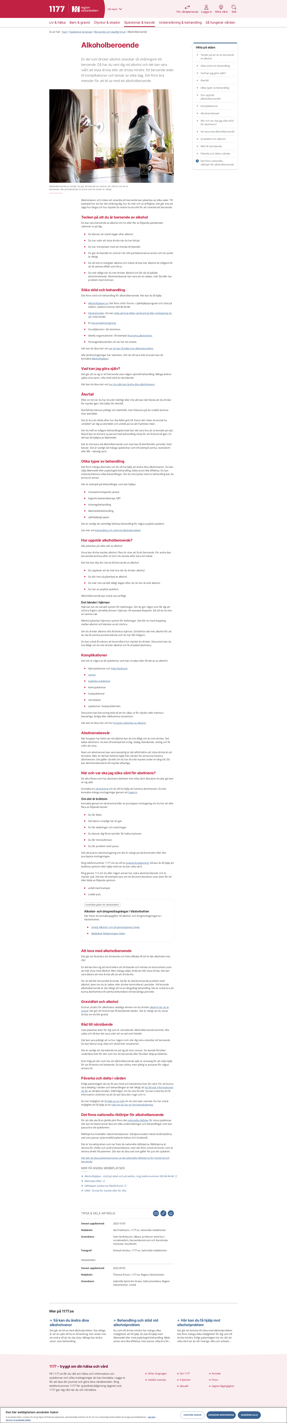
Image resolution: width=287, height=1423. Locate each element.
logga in (132, 792)
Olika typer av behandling (215, 87)
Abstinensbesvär (210, 113)
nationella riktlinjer (138, 1120)
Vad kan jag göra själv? (213, 73)
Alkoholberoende (137, 31)
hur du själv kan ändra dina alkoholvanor (132, 384)
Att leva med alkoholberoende (218, 131)
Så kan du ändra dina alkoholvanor (69, 1322)
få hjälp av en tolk (114, 1101)
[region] (143, 1415)
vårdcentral (101, 788)
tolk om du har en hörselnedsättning (132, 1104)
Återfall (205, 80)
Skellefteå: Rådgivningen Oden (108, 933)
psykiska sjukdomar (99, 681)
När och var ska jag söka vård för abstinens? (217, 122)
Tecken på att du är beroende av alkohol (217, 56)
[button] (171, 1213)
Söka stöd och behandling (215, 65)
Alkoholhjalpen (100, 358)
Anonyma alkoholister (140, 335)
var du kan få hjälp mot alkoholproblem (131, 348)
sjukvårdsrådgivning (137, 863)
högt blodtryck (119, 668)
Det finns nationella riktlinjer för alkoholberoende (217, 162)
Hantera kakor (192, 1415)
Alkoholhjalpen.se (98, 303)
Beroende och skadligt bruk (109, 31)
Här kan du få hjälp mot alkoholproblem (198, 1322)
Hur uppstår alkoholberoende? (211, 96)
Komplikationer (209, 106)
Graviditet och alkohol (213, 139)
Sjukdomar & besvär (81, 31)
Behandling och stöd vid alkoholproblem (135, 1322)
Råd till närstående (211, 146)
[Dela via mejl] (156, 1213)
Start (64, 31)
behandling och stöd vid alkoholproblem (118, 530)
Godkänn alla (249, 1415)
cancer (92, 674)
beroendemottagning (104, 323)
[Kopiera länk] (163, 1213)
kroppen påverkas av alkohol (129, 723)
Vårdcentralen (96, 313)
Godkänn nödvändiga (221, 1415)
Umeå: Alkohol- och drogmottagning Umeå (115, 927)
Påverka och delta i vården (215, 153)
